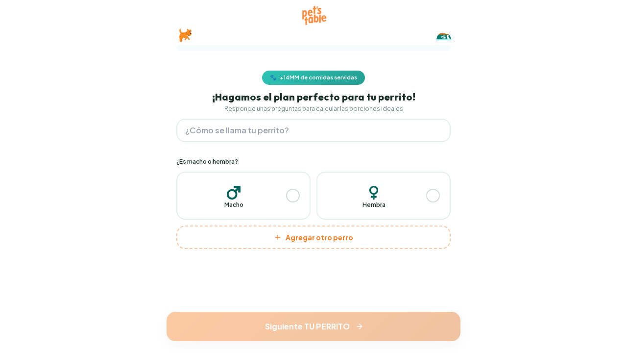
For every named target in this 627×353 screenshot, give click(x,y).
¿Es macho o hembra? (207, 161)
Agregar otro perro (319, 237)
